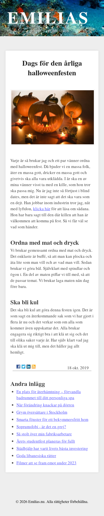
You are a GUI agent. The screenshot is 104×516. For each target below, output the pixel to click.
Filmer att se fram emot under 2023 (46, 463)
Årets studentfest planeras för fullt (45, 441)
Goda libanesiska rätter (36, 455)
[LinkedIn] (28, 367)
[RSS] (34, 367)
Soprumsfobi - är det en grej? (41, 426)
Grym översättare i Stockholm (41, 412)
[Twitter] (23, 367)
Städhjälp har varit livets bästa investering (52, 448)
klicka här (41, 208)
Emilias (48, 17)
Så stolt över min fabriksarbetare (44, 434)
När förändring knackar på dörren (45, 405)
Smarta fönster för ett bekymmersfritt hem (52, 419)
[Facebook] (18, 367)
